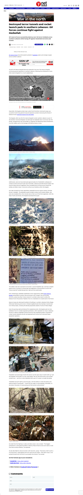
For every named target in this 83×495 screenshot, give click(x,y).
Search (64, 5)
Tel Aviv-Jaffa (19, 5)
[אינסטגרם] (76, 5)
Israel (22, 47)
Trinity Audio (20, 51)
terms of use (17, 490)
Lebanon (25, 47)
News (5, 11)
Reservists (30, 47)
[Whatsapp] (45, 44)
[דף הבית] (41, 6)
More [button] (74, 8)
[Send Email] (52, 44)
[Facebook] (47, 44)
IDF (33, 47)
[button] (78, 5)
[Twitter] (49, 44)
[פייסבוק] (73, 5)
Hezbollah (18, 47)
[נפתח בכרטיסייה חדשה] (69, 5)
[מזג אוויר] (15, 5)
